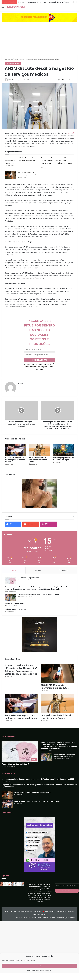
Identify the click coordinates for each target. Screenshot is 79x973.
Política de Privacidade (49, 918)
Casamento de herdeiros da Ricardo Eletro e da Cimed (38, 595)
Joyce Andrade (49, 911)
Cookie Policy (31, 970)
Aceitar (39, 966)
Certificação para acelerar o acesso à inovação (63, 459)
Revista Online (36, 918)
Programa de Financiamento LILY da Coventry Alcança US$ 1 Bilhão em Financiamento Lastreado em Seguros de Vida (21, 669)
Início (8, 59)
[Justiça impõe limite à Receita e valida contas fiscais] (39, 450)
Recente (38, 570)
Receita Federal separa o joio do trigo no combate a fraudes (15, 460)
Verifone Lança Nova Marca (15, 609)
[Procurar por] (76, 8)
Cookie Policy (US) (63, 918)
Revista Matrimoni (40, 914)
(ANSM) (71, 133)
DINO (10, 80)
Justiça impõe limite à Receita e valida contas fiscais (38, 460)
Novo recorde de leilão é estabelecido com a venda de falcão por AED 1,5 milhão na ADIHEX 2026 (21, 160)
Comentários (63, 570)
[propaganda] (39, 17)
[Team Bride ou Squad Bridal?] (10, 580)
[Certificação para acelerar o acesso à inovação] (63, 450)
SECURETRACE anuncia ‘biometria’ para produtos (55, 686)
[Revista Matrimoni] (16, 7)
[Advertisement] (39, 39)
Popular (13, 570)
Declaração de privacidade (43, 970)
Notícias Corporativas (17, 59)
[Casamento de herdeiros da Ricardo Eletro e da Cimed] (10, 597)
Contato (72, 918)
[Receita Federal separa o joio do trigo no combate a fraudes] (15, 450)
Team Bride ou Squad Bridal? (28, 578)
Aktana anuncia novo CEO (14, 604)
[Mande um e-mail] (12, 80)
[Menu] (3, 8)
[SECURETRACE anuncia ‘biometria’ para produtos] (10, 175)
